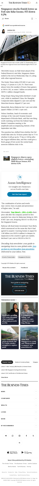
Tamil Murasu (21, 466)
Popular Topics (7, 362)
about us (4, 472)
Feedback (24, 268)
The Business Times (20, 463)
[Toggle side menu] (2, 2)
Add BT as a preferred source (15, 25)
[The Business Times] (18, 3)
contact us (11, 472)
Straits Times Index (8, 257)
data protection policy (24, 475)
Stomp (29, 466)
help (16, 472)
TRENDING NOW (8, 300)
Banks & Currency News (22, 362)
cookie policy (13, 475)
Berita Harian (12, 466)
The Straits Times (7, 463)
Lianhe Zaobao (32, 463)
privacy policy (22, 472)
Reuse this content (9, 268)
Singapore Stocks (24, 257)
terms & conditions (32, 472)
